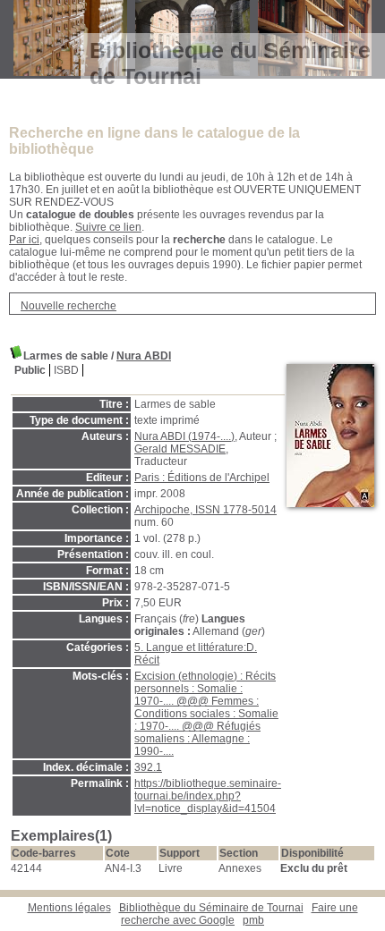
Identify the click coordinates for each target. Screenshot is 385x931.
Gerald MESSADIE (180, 449)
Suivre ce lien (108, 227)
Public (30, 370)
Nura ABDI (143, 356)
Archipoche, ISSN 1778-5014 (205, 510)
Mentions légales (69, 907)
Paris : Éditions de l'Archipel (202, 477)
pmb (253, 920)
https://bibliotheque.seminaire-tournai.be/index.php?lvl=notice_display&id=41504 (207, 796)
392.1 (148, 767)
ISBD (66, 370)
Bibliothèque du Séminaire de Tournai (211, 907)
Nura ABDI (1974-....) (184, 436)
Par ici (24, 239)
